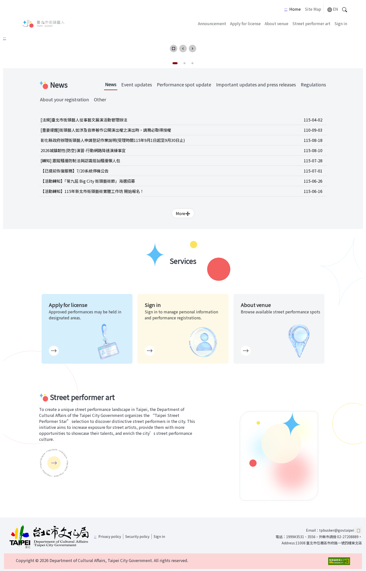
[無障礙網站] (339, 561)
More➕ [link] (183, 213)
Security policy (137, 536)
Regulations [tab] (313, 84)
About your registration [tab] (64, 99)
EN (335, 9)
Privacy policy (109, 536)
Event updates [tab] (136, 84)
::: (285, 9)
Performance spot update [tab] (184, 84)
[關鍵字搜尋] (344, 9)
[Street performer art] (54, 463)
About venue (276, 23)
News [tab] (110, 84)
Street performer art (311, 23)
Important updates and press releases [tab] (256, 84)
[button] (173, 48)
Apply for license (245, 23)
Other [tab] (100, 99)
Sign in (340, 23)
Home (295, 9)
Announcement (212, 23)
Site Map (313, 9)
